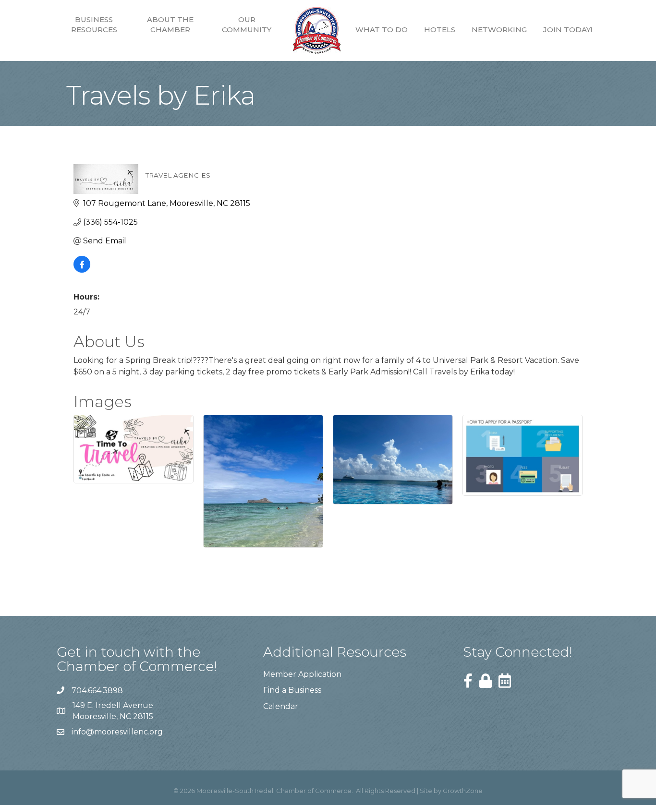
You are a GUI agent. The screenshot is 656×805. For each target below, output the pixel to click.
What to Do (381, 29)
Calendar (280, 706)
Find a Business (292, 690)
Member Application (302, 674)
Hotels (439, 29)
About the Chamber (170, 24)
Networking (499, 29)
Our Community (246, 24)
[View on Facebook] (81, 270)
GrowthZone (463, 790)
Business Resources (94, 24)
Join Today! (567, 29)
